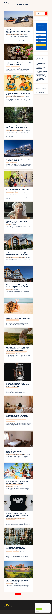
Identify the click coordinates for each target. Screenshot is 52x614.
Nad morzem (8, 257)
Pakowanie (19, 419)
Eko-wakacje (8, 419)
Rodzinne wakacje (8, 421)
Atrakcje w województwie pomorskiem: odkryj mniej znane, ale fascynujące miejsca (17, 127)
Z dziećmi (16, 192)
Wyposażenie (11, 387)
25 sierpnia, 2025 (16, 289)
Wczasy (11, 96)
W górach (7, 162)
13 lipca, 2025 (21, 387)
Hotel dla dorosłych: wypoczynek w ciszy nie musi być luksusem (18, 159)
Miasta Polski (8, 66)
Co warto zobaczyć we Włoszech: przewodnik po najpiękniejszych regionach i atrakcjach (15, 548)
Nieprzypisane (8, 224)
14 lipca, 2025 (18, 353)
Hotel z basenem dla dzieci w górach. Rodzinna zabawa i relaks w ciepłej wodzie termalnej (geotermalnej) (18, 286)
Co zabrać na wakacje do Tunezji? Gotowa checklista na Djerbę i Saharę (18, 94)
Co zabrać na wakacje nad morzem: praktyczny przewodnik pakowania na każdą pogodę (17, 515)
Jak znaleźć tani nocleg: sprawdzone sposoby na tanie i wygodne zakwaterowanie (16, 451)
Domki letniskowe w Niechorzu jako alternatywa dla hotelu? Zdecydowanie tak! (17, 254)
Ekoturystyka (13, 454)
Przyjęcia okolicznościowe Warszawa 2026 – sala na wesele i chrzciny (18, 63)
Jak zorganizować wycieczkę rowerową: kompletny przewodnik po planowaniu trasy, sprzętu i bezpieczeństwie (17, 349)
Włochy (18, 551)
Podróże (17, 34)
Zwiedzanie (11, 583)
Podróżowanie (13, 66)
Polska (7, 583)
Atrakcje (7, 130)
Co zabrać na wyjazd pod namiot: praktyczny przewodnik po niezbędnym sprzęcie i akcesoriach (17, 385)
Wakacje (7, 96)
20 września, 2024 (17, 583)
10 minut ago (25, 34)
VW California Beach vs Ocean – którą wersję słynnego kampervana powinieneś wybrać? (18, 31)
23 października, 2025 (27, 130)
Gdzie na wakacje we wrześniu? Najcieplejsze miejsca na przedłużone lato (18, 317)
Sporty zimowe (8, 353)
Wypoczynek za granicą (20, 96)
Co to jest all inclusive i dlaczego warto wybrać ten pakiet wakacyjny (17, 482)
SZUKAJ (41, 44)
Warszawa (18, 66)
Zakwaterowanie (22, 454)
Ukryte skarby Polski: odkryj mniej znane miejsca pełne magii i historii (18, 581)
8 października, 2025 (14, 224)
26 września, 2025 (28, 257)
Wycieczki (14, 96)
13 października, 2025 (22, 192)
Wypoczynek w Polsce (20, 130)
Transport (13, 353)
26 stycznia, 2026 (23, 66)
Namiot (7, 387)
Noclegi (14, 34)
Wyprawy (16, 387)
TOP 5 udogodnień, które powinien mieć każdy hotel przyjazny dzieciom (17, 190)
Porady (21, 34)
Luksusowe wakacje (13, 419)
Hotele (7, 289)
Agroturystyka (8, 192)
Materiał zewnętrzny (9, 34)
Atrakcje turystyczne (12, 130)
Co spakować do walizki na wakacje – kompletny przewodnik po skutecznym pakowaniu (17, 416)
